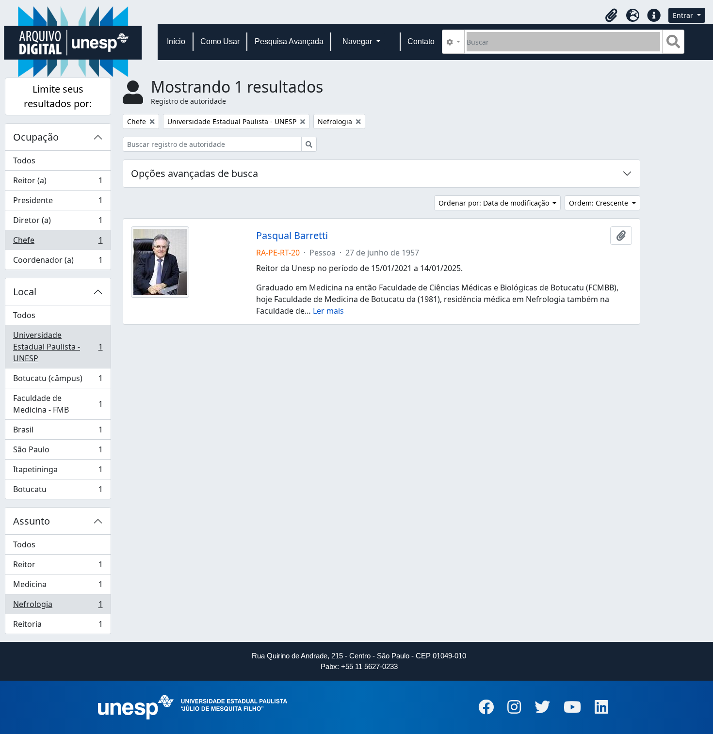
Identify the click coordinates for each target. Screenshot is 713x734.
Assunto (31, 520)
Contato (421, 41)
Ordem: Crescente (599, 202)
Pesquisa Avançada (289, 41)
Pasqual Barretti (292, 235)
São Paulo (58, 452)
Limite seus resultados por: (58, 96)
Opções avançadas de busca (194, 173)
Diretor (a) (58, 222)
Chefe (58, 242)
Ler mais (328, 310)
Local (24, 291)
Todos (24, 160)
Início (176, 41)
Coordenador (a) (58, 262)
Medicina (58, 586)
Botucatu (58, 491)
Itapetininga (58, 471)
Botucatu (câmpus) (58, 380)
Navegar (358, 41)
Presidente (58, 202)
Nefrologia (58, 606)
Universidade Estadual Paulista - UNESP (58, 347)
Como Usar (220, 41)
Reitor (58, 566)
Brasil (58, 432)
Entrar (684, 15)
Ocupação (36, 137)
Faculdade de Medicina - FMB (58, 404)
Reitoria (58, 626)
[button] (611, 15)
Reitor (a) (58, 183)
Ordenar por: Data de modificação (494, 202)
